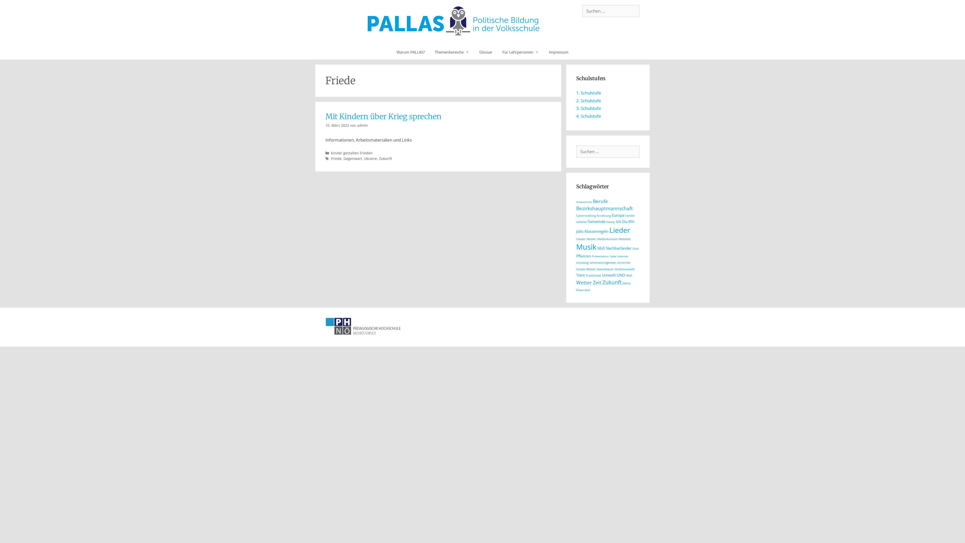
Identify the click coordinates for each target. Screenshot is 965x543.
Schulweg (582, 262)
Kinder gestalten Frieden (352, 153)
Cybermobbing (586, 215)
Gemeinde (596, 221)
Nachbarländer (619, 248)
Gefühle (581, 222)
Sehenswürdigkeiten (603, 262)
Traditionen (593, 275)
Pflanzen (583, 256)
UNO (621, 275)
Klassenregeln (596, 231)
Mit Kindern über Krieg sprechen (383, 116)
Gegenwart (353, 158)
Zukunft (385, 158)
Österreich (583, 290)
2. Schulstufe (588, 101)
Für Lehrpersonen (517, 52)
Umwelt (609, 275)
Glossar (485, 52)
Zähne (626, 283)
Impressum (558, 52)
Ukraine (370, 158)
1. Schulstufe (588, 93)
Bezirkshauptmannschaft (604, 208)
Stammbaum (605, 269)
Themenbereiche (449, 52)
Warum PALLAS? (411, 52)
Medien (591, 239)
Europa (618, 215)
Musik (586, 247)
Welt (629, 275)
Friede (336, 158)
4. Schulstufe (588, 116)
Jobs (580, 231)
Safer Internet (619, 256)
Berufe (600, 201)
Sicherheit (623, 262)
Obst (636, 248)
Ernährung (604, 215)
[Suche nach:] (611, 11)
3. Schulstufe (588, 108)
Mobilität (625, 239)
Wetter (584, 282)
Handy (610, 222)
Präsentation (600, 256)
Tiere (580, 275)
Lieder (619, 230)
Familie (630, 215)
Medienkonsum (607, 239)
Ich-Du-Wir (625, 221)
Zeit (597, 282)
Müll (601, 248)
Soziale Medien (586, 269)
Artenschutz (584, 202)
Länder (581, 239)
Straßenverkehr (624, 269)
